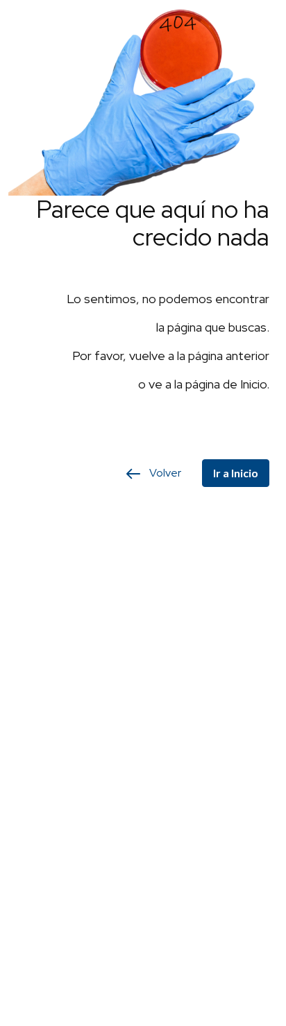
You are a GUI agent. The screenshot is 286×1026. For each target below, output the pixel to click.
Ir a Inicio (235, 472)
